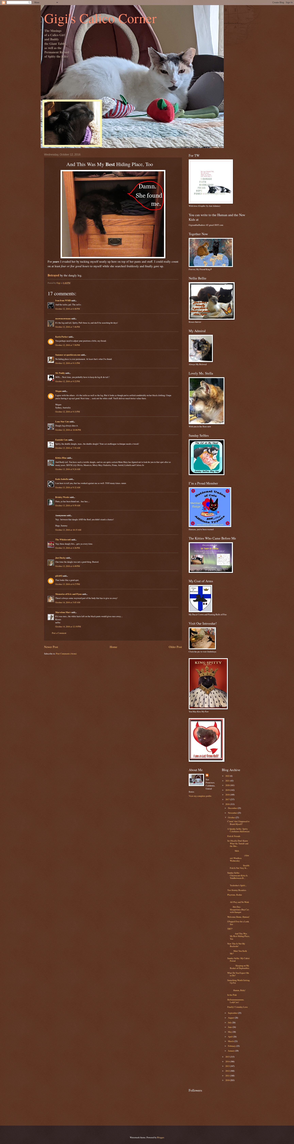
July (230, 1022)
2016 (227, 804)
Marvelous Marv (63, 612)
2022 (227, 775)
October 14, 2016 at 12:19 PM (68, 626)
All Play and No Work (238, 901)
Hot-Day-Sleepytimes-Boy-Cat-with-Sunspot (238, 909)
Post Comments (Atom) (66, 653)
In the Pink (232, 994)
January (231, 1050)
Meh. (233, 850)
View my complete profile (200, 795)
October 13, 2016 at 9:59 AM (67, 505)
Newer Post (51, 647)
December (233, 808)
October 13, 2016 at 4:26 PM (67, 547)
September (233, 1012)
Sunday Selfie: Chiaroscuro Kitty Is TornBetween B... (237, 875)
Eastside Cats (61, 439)
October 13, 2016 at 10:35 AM (68, 529)
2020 (227, 785)
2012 (227, 1070)
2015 (227, 1056)
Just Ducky (60, 557)
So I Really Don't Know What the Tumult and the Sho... (237, 843)
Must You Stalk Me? (237, 952)
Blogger (160, 1137)
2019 (227, 790)
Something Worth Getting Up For (238, 981)
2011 (227, 1075)
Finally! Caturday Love (237, 1006)
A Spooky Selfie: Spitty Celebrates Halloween (238, 830)
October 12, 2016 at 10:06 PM (68, 429)
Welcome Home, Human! (238, 916)
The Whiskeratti (63, 539)
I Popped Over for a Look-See (238, 923)
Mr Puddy (60, 372)
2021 (227, 780)
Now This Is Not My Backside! (236, 945)
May (230, 1031)
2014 (227, 1061)
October (231, 817)
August (231, 1017)
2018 (227, 794)
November (233, 812)
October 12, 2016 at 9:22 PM (67, 381)
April (230, 1036)
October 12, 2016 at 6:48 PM (67, 308)
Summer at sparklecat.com (67, 354)
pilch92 (58, 575)
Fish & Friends (233, 836)
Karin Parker (61, 336)
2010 (227, 1080)
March (231, 1041)
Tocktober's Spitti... (238, 884)
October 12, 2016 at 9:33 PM (67, 411)
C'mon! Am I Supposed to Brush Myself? (238, 822)
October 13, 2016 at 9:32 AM (67, 487)
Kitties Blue (61, 457)
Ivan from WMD (63, 300)
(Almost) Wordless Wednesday (238, 858)
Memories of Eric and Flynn (68, 593)
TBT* (230, 928)
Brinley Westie (62, 497)
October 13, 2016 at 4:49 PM (67, 566)
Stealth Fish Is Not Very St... (238, 866)
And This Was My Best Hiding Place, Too (238, 936)
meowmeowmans (63, 318)
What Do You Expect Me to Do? (238, 974)
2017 (227, 799)
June (230, 1027)
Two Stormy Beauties (236, 890)
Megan (58, 391)
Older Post (175, 647)
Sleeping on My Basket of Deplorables (238, 967)
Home (113, 647)
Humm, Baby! (238, 989)
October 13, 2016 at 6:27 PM (67, 584)
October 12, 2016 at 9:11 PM (67, 363)
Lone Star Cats (62, 421)
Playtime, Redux (234, 894)
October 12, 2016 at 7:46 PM (67, 326)
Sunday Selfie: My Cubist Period (238, 959)
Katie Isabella (61, 479)
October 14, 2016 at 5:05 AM (67, 602)
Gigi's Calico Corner (100, 18)
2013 (227, 1066)
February (232, 1045)
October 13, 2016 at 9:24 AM (67, 469)
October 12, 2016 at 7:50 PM (67, 345)
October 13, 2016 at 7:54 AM (67, 447)
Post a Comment (59, 632)
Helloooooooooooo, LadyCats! (235, 1001)
